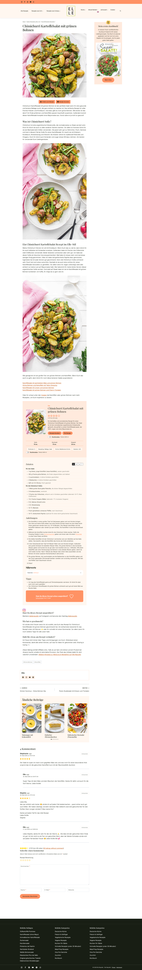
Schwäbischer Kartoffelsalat (30, 937)
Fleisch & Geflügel (61, 934)
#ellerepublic (72, 616)
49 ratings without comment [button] (53, 848)
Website (71, 890)
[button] (49, 415)
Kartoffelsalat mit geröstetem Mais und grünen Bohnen (42, 383)
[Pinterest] (27, 1)
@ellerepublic (34, 616)
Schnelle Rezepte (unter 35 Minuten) (68, 946)
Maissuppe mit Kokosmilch (27, 736)
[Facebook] (24, 1)
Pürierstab (79, 534)
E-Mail (47, 890)
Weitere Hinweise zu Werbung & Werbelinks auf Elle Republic (59, 654)
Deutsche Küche (61, 931)
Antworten (85, 754)
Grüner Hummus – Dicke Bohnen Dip (33, 689)
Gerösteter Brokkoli (27, 949)
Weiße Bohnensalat (27, 952)
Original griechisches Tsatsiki (30, 958)
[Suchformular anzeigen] (120, 11)
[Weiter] (84, 721)
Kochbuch (58, 958)
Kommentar (25, 866)
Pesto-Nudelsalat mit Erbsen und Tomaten (74, 689)
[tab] (51, 739)
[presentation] (31, 718)
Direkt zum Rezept (48, 102)
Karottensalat (24, 943)
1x (73, 464)
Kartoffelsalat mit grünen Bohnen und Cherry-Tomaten (42, 390)
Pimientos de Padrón (27, 946)
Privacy (113, 967)
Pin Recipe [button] (67, 433)
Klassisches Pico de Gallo (29, 955)
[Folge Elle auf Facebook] (23, 677)
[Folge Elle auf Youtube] (29, 677)
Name (23, 890)
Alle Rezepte (24, 11)
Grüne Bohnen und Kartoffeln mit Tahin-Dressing (40, 385)
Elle (23, 673)
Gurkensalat (24, 940)
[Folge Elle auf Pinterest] (33, 677)
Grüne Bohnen (27, 662)
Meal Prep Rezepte (61, 949)
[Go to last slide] (24, 721)
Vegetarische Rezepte (63, 937)
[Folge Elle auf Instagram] (26, 677)
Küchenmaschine (49, 534)
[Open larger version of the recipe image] (36, 421)
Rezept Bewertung (26, 857)
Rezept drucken (64, 102)
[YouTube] (30, 1)
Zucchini (58, 955)
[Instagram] (21, 1)
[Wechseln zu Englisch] (98, 12)
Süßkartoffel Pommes (27, 931)
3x (79, 464)
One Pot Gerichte (61, 952)
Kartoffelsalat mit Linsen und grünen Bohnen (38, 388)
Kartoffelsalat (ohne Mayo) (29, 934)
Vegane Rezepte (61, 940)
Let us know (39, 598)
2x (76, 464)
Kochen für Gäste (61, 943)
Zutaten (112, 10)
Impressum (119, 967)
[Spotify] (36, 967)
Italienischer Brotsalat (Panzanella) (76, 736)
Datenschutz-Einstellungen (29, 961)
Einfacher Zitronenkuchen (51, 736)
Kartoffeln (37, 662)
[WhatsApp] (33, 1)
